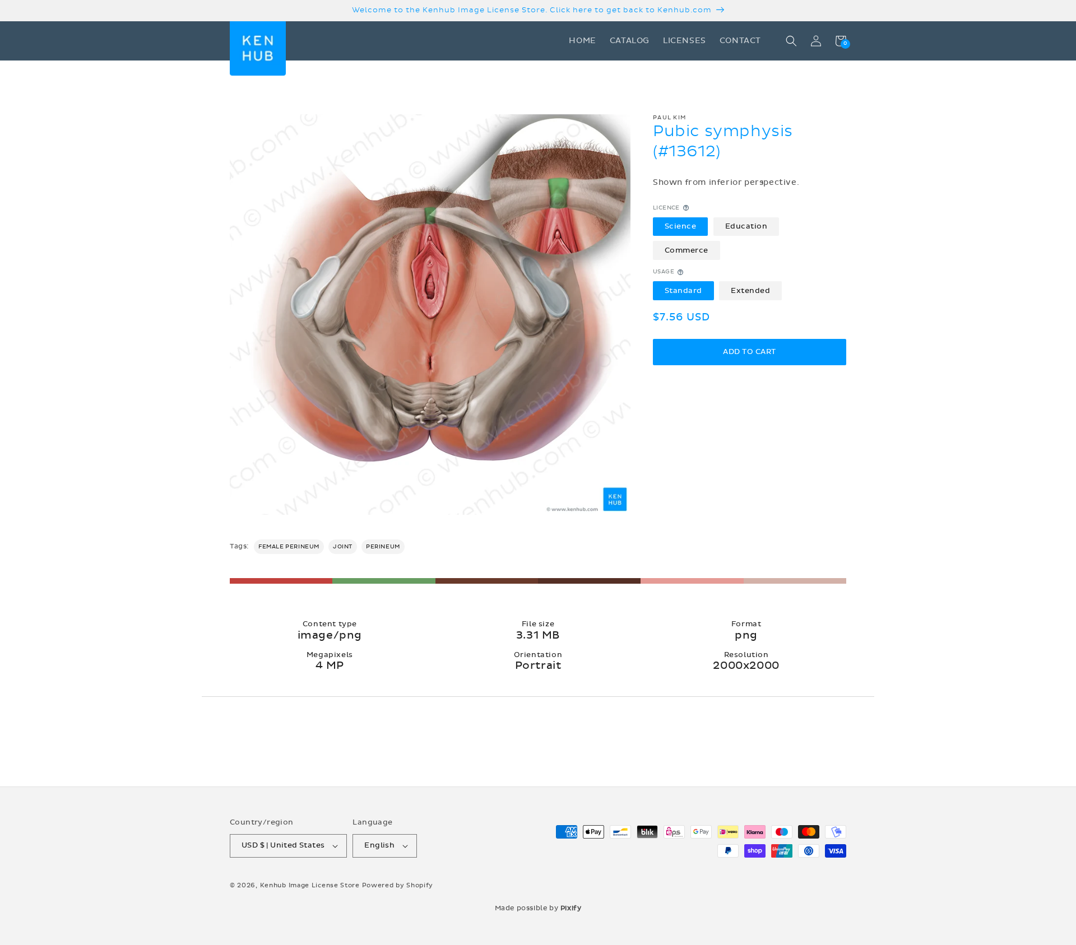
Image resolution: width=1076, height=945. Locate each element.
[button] (791, 41)
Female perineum (288, 546)
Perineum (383, 546)
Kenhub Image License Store (310, 885)
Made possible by (538, 908)
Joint (343, 546)
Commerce (686, 250)
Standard (683, 290)
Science (681, 226)
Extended (750, 290)
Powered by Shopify (398, 885)
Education (746, 226)
